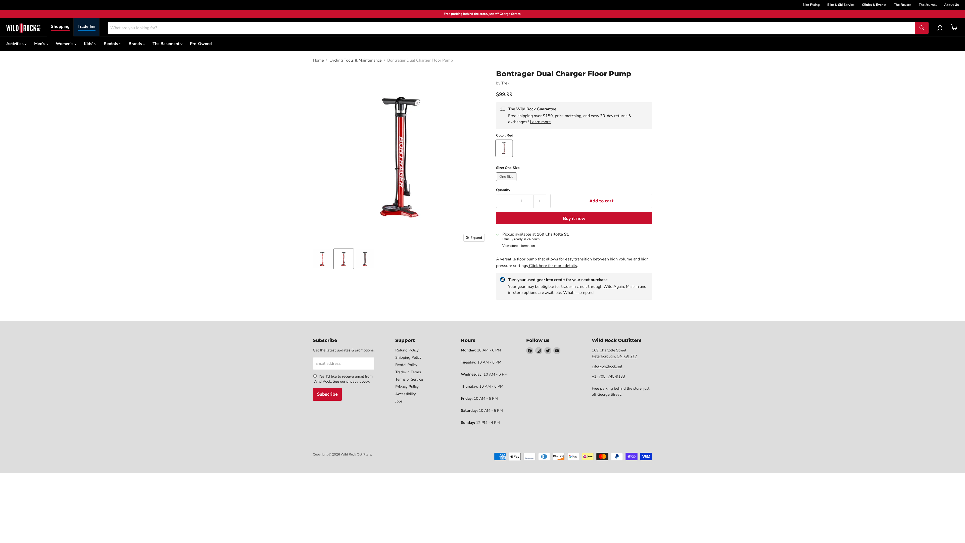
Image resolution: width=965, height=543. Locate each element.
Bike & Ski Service (840, 5)
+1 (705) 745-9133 (608, 376)
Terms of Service (409, 379)
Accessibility (405, 393)
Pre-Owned (201, 44)
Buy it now (574, 218)
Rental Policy (406, 364)
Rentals (111, 44)
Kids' (89, 44)
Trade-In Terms (408, 372)
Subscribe (327, 394)
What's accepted (578, 292)
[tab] (60, 27)
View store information (518, 246)
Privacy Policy (407, 386)
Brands (136, 44)
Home (318, 60)
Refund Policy (407, 350)
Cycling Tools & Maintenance (355, 60)
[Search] (922, 28)
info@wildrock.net (607, 366)
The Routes (902, 5)
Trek (505, 83)
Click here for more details (552, 265)
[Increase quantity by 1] (540, 201)
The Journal (928, 5)
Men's (40, 44)
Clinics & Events (874, 5)
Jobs (399, 401)
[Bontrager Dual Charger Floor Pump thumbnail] (322, 259)
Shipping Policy (408, 357)
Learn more (540, 122)
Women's (65, 44)
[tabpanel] (23, 28)
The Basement (166, 44)
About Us (951, 5)
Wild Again (613, 286)
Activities (15, 44)
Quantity (503, 190)
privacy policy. (358, 381)
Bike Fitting (811, 5)
